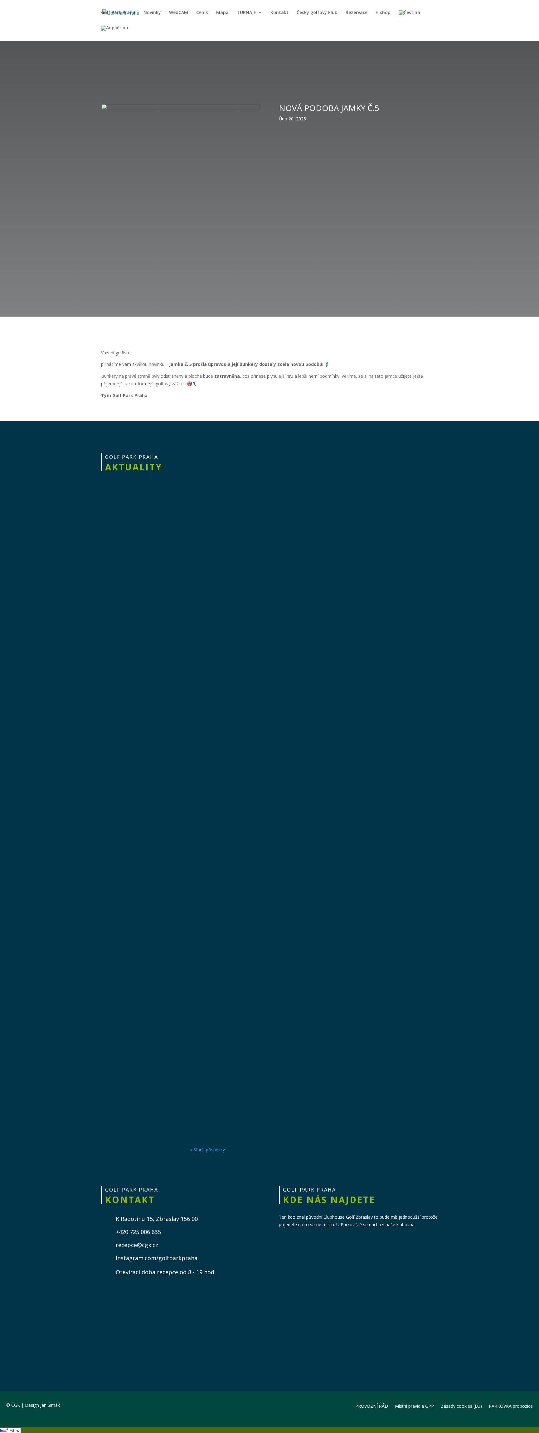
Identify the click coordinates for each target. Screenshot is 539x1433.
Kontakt (279, 12)
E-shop (383, 12)
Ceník (202, 12)
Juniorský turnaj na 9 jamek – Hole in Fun (262, 962)
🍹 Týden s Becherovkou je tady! (247, 623)
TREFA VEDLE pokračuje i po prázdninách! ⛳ (266, 548)
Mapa (222, 12)
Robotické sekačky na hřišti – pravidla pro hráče (274, 759)
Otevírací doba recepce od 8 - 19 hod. (166, 1272)
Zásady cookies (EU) (461, 1405)
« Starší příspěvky (207, 1150)
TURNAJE (246, 12)
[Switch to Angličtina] (114, 33)
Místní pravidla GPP (414, 1405)
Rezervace (356, 12)
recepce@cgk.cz (137, 1245)
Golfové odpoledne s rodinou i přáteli (256, 691)
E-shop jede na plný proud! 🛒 (243, 1098)
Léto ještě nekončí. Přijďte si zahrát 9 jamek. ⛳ (272, 473)
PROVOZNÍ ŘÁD (371, 1405)
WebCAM (178, 12)
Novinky (152, 12)
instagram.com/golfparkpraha (156, 1258)
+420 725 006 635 (138, 1232)
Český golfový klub (317, 12)
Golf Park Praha (118, 12)
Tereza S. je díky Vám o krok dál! (247, 894)
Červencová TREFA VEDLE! (236, 827)
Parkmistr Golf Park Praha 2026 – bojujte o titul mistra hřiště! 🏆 (300, 1030)
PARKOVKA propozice (511, 1405)
